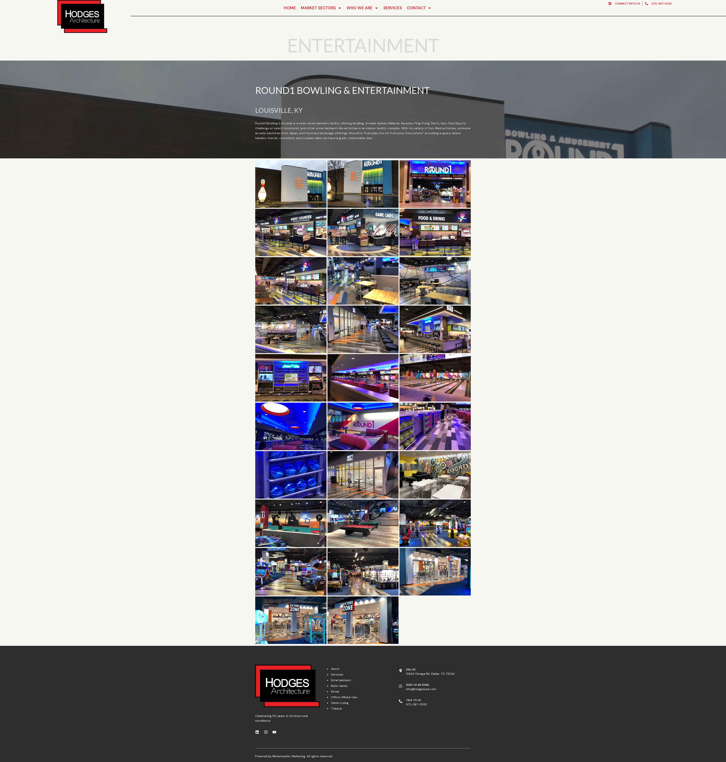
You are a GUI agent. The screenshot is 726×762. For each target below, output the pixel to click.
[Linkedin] (257, 732)
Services (392, 8)
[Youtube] (274, 732)
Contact (416, 8)
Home (290, 8)
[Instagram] (266, 732)
